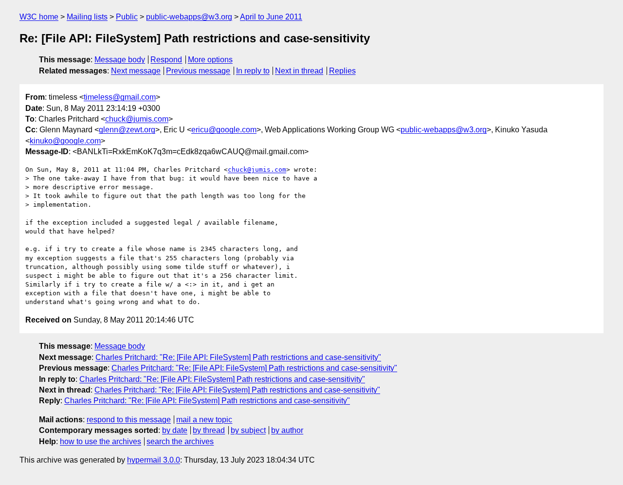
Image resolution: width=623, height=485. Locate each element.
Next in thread (299, 71)
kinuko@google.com (65, 141)
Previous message (198, 71)
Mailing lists (87, 17)
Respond (166, 59)
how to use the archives (100, 441)
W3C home (38, 17)
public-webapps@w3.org (189, 17)
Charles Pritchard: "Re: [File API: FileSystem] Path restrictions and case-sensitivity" (238, 357)
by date (174, 430)
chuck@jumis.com (136, 119)
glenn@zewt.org (127, 130)
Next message (136, 71)
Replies (342, 71)
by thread (209, 430)
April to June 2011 (271, 17)
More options (210, 59)
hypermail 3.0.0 (153, 460)
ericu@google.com (224, 130)
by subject (248, 430)
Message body (119, 59)
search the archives (180, 441)
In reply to (253, 71)
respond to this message (129, 419)
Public (127, 17)
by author (287, 430)
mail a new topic (204, 419)
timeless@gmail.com (120, 97)
